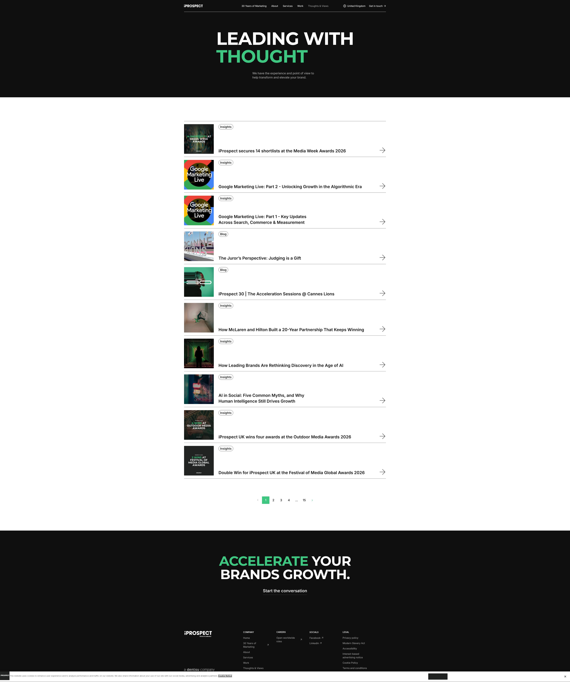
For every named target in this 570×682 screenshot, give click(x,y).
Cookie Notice (225, 676)
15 (304, 500)
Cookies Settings (438, 676)
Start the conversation (285, 590)
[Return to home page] (193, 6)
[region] (285, 676)
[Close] (565, 676)
